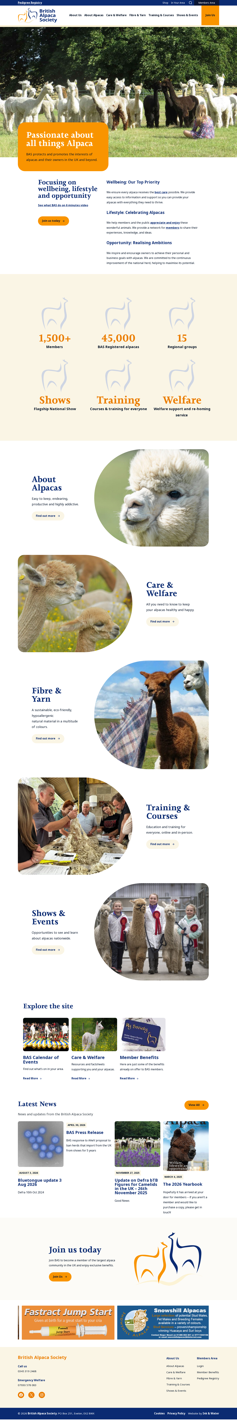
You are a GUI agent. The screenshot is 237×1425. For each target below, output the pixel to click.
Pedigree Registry (30, 3)
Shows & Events (187, 15)
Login (200, 1366)
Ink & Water (211, 1413)
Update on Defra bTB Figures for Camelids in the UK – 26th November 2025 (136, 1186)
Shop (165, 3)
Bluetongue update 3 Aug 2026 (40, 1182)
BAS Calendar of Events (41, 1059)
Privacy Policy (176, 1413)
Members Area (206, 3)
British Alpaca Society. (42, 1413)
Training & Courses (161, 15)
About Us (75, 15)
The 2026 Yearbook (182, 1184)
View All (194, 1105)
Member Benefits (139, 1057)
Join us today (51, 221)
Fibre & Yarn (137, 15)
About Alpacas (93, 15)
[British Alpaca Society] (37, 15)
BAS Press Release (84, 1132)
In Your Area (178, 3)
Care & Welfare (116, 15)
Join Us (210, 15)
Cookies (159, 1413)
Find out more (45, 516)
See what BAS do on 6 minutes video (63, 205)
